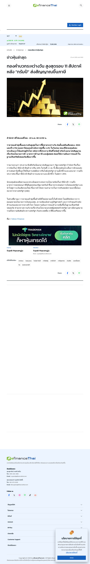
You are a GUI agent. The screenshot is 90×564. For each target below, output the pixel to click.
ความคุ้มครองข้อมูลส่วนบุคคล (38, 560)
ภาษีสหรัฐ (45, 261)
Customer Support (14, 539)
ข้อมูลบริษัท (11, 504)
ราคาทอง (21, 261)
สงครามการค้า (26, 265)
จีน (19, 265)
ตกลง (72, 558)
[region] (45, 16)
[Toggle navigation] (9, 5)
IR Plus (10, 528)
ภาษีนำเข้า (53, 261)
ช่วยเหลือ (11, 533)
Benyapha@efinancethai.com (19, 485)
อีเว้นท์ (10, 516)
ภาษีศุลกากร (61, 261)
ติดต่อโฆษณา (12, 545)
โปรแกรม (11, 510)
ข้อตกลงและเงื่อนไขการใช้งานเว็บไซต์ (17, 560)
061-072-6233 (14, 482)
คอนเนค (10, 522)
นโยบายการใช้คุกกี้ (53, 560)
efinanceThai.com (38, 558)
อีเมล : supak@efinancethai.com (42, 254)
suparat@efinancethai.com (19, 476)
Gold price (29, 261)
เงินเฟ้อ (69, 261)
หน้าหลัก (9, 50)
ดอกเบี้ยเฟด (76, 261)
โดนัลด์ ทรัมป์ (37, 261)
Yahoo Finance (17, 219)
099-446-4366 (14, 474)
